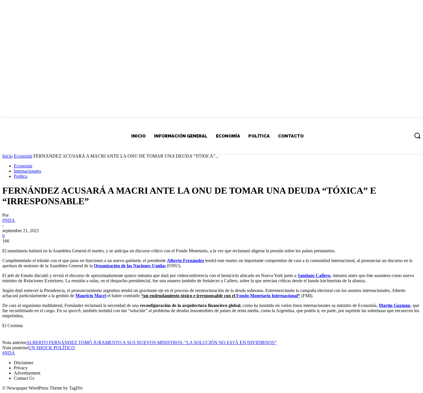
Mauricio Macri (90, 295)
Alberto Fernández (185, 260)
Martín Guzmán (394, 305)
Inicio (7, 156)
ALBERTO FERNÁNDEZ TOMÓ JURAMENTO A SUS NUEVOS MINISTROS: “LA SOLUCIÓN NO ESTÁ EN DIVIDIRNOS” (151, 342)
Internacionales (27, 171)
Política (20, 176)
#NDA (8, 220)
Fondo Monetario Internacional (267, 295)
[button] (417, 135)
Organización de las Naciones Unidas (130, 265)
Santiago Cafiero (314, 275)
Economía (23, 156)
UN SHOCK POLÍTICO (51, 347)
